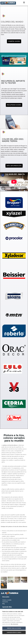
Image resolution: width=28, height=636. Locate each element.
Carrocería (5, 601)
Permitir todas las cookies (14, 628)
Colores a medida (6, 600)
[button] (24, 2)
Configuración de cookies (14, 632)
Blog (3, 603)
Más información (14, 624)
